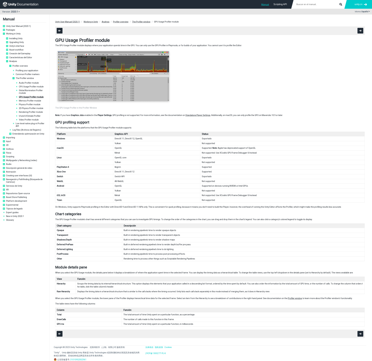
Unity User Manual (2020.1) (18, 26)
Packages (10, 30)
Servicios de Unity (14, 186)
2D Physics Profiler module (31, 108)
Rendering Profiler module (31, 112)
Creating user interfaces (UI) (19, 175)
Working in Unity (13, 34)
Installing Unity (16, 38)
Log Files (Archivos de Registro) (26, 130)
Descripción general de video (19, 168)
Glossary (10, 220)
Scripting (10, 156)
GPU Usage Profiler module (31, 97)
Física (8, 153)
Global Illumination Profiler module (31, 91)
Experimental (12, 205)
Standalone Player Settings (197, 115)
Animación (11, 172)
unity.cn (358, 4)
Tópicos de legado (14, 208)
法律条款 (149, 347)
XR (7, 189)
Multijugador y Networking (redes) (21, 160)
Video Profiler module (29, 120)
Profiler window (295, 298)
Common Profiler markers (28, 74)
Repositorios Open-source (18, 193)
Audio (8, 164)
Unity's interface (16, 46)
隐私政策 (159, 347)
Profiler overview (20, 66)
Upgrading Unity (16, 42)
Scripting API (280, 4)
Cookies (168, 347)
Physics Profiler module (29, 104)
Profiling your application (27, 70)
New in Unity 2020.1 (15, 216)
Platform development (16, 201)
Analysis (13, 61)
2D (7, 145)
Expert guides (12, 212)
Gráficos (10, 149)
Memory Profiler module (30, 101)
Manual (265, 4)
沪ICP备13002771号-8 (155, 353)
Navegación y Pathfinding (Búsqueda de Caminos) (24, 180)
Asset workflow (16, 50)
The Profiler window (25, 78)
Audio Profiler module (29, 83)
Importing (10, 137)
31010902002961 (78, 359)
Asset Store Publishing (16, 197)
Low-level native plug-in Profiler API (30, 124)
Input (8, 141)
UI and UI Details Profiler (30, 116)
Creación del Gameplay (19, 53)
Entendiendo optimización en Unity (28, 134)
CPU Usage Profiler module (31, 86)
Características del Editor (20, 57)
